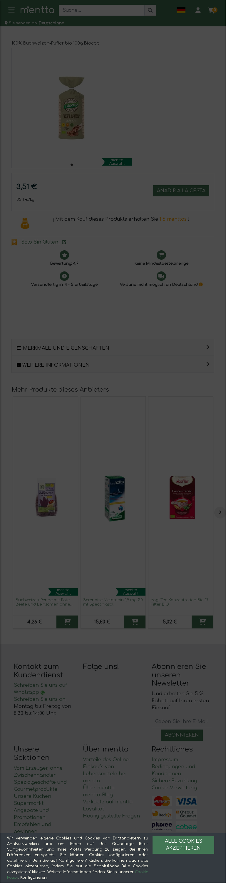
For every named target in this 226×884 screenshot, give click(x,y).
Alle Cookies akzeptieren (183, 845)
